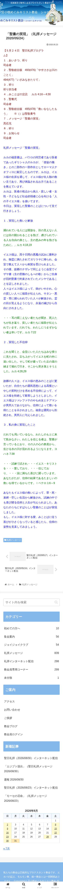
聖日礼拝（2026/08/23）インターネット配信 (31, 787)
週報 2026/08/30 (14, 779)
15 (55, 828)
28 (47, 836)
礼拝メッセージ (13, 540)
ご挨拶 (8, 718)
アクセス (9, 701)
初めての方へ (31, 628)
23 (7, 836)
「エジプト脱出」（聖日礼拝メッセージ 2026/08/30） (28, 769)
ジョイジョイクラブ (31, 644)
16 (7, 832)
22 (55, 832)
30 (7, 841)
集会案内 (31, 636)
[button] (56, 602)
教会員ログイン (13, 734)
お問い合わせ (12, 709)
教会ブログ (10, 726)
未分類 (31, 677)
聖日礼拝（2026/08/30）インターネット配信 (31, 758)
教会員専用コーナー (31, 669)
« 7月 (6, 848)
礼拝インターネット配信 (31, 661)
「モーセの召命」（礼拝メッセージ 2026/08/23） (25, 798)
